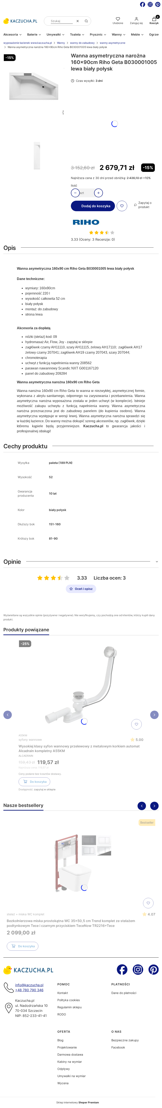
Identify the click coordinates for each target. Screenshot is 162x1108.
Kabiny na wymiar (69, 1061)
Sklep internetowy (77, 1102)
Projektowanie (67, 1047)
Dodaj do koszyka (95, 206)
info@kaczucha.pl (29, 985)
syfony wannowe (30, 739)
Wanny (61, 42)
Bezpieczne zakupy (125, 1040)
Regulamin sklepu (69, 1007)
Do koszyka (38, 781)
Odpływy (63, 1069)
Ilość (74, 185)
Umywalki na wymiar (71, 1076)
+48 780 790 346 (29, 990)
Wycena (63, 1083)
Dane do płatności (123, 993)
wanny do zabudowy (82, 42)
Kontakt (62, 993)
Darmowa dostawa (70, 1054)
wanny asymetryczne (112, 42)
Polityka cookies (68, 1000)
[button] (86, 21)
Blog (60, 1040)
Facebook (118, 1047)
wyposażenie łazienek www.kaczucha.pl (27, 42)
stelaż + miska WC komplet (25, 914)
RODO (61, 1014)
